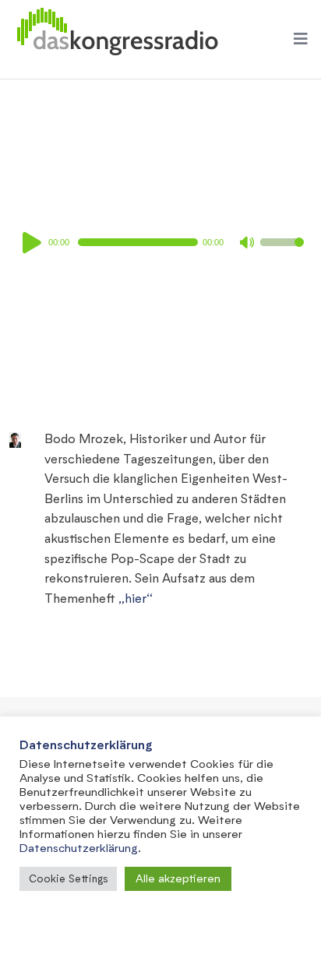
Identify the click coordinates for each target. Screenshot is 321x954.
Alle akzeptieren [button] (178, 878)
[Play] (34, 242)
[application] (160, 242)
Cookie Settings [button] (68, 878)
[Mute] (248, 244)
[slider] (282, 252)
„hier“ (135, 598)
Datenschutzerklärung (78, 847)
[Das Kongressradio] (117, 39)
